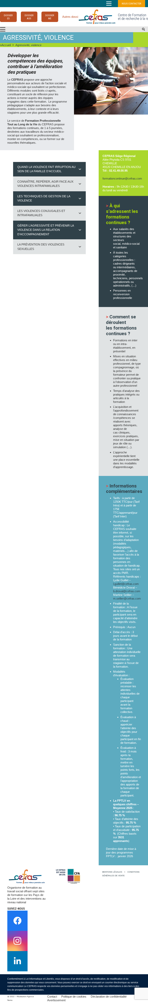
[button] (109, 3)
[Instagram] (17, 941)
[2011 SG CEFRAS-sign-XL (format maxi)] (97, 16)
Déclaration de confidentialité (109, 996)
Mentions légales (112, 872)
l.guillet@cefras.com (126, 583)
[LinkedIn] (17, 961)
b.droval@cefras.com (126, 591)
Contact (52, 996)
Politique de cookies (73, 996)
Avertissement (56, 1000)
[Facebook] (17, 921)
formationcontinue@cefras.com (122, 178)
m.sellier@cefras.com (127, 598)
